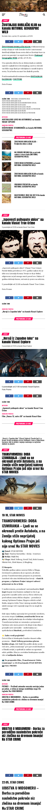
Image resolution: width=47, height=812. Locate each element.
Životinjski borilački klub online (14, 111)
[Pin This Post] (28, 41)
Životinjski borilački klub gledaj (14, 105)
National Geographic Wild (21, 99)
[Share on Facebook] (9, 41)
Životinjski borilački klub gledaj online (17, 107)
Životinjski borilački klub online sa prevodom (19, 113)
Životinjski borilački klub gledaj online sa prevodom (21, 109)
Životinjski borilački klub (12, 101)
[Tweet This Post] (18, 41)
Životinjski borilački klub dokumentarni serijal (20, 103)
